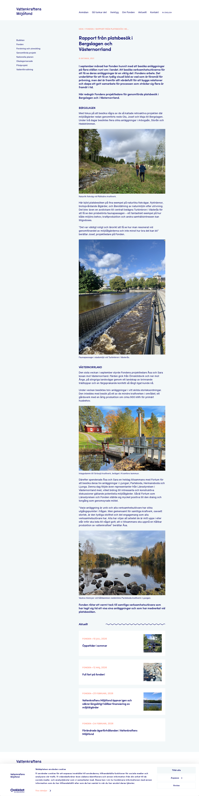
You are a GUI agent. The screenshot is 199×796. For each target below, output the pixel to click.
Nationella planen (24, 56)
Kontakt (154, 12)
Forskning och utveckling (28, 48)
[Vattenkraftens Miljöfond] (28, 16)
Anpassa (175, 778)
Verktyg (114, 12)
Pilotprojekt (21, 65)
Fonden (20, 44)
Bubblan (20, 40)
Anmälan (83, 12)
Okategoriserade (24, 61)
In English (167, 12)
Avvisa (176, 785)
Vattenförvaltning (24, 69)
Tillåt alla (176, 770)
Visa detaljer (41, 791)
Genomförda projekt (26, 52)
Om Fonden (128, 12)
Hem (81, 29)
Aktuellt (142, 12)
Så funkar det (99, 12)
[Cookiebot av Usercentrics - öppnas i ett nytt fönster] (17, 791)
